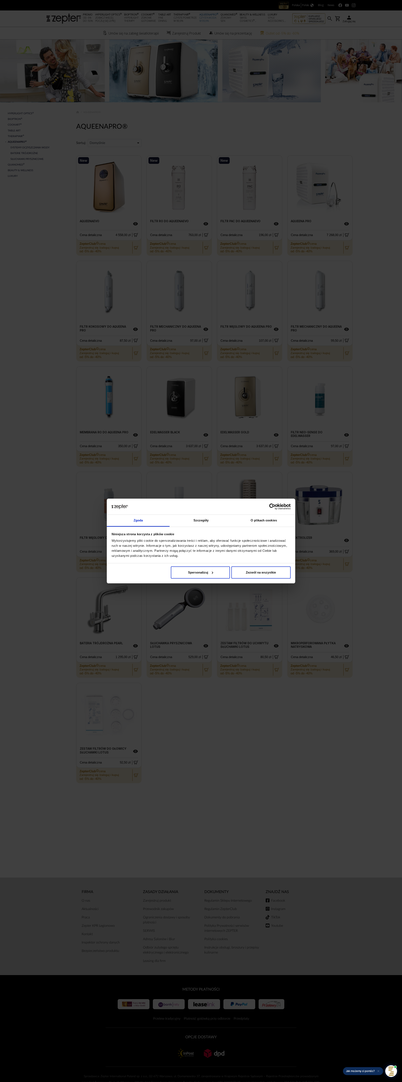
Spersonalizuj (198, 572)
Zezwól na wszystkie (261, 572)
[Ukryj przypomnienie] (378, 1071)
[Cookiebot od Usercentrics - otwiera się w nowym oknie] (272, 506)
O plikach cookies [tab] (264, 520)
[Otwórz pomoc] (391, 1071)
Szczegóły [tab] (201, 520)
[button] (363, 1071)
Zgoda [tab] (138, 520)
